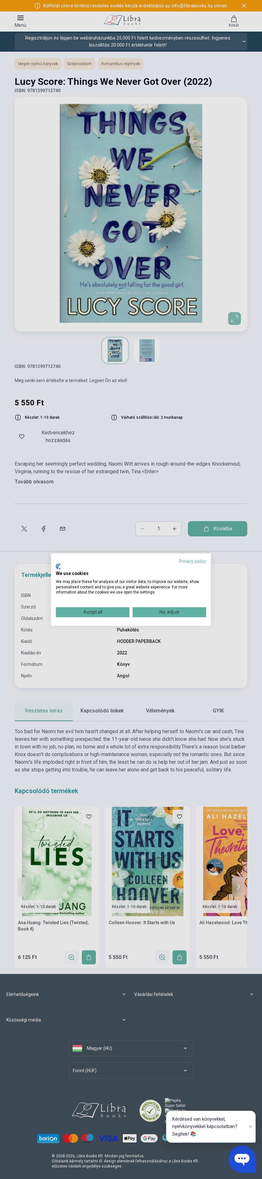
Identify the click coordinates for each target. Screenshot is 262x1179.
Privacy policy (192, 561)
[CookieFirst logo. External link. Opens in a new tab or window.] (58, 567)
